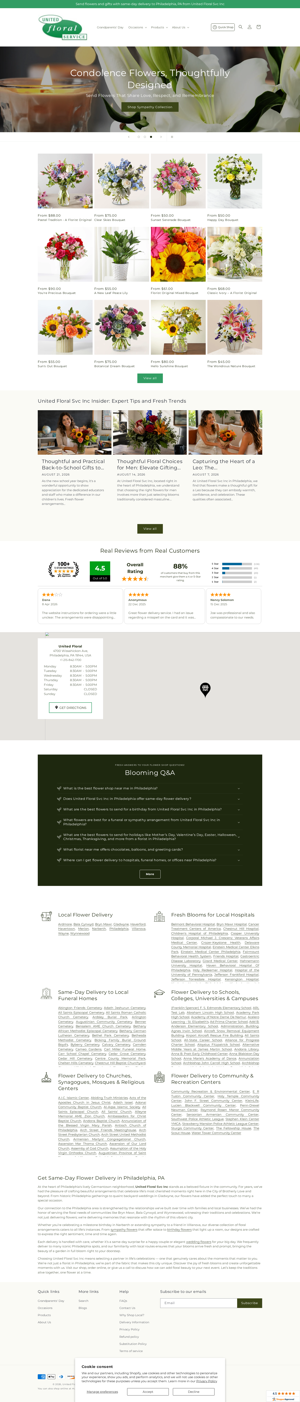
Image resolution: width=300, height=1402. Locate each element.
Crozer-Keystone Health (220, 942)
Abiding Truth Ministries (109, 1098)
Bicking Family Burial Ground (120, 1040)
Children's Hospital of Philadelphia (199, 933)
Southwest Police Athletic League (197, 1119)
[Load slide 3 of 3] (151, 137)
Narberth (99, 929)
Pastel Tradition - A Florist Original (65, 220)
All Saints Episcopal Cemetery (81, 1012)
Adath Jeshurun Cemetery (125, 1008)
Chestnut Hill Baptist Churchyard (120, 1063)
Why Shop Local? (131, 1315)
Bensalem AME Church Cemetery (103, 1026)
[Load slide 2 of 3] (145, 137)
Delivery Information (134, 1322)
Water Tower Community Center (216, 1133)
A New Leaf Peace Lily (111, 293)
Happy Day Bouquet (222, 220)
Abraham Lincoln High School (210, 1012)
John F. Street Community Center (213, 1101)
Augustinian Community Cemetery (104, 1022)
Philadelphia (119, 929)
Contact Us (127, 1308)
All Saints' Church (116, 1112)
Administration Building (240, 1026)
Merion (83, 929)
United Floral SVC (73, 1384)
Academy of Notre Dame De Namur (218, 1017)
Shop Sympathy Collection (150, 107)
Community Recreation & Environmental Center (210, 1091)
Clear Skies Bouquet (109, 220)
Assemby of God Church (89, 1148)
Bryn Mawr (103, 924)
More (150, 874)
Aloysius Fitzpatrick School (218, 1044)
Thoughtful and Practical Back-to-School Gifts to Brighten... (73, 464)
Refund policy (129, 1337)
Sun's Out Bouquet (52, 366)
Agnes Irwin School (186, 1031)
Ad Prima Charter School (229, 1022)
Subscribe (249, 1303)
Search (83, 1301)
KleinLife (252, 1101)
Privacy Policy (206, 1381)
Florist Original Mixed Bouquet (175, 293)
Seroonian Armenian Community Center (223, 1114)
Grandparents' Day (51, 1301)
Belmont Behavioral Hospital (193, 924)
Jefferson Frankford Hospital (236, 974)
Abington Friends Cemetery (80, 1008)
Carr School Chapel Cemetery (82, 1054)
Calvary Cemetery (116, 1044)
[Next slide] (161, 136)
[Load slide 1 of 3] (139, 137)
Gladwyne (121, 924)
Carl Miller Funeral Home (125, 1049)
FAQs (123, 1301)
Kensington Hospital (242, 979)
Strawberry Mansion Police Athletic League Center (220, 1124)
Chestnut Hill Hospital (241, 929)
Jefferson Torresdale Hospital (196, 979)
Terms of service (131, 1351)
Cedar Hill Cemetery (75, 1058)
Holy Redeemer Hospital (212, 970)
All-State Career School (203, 1040)
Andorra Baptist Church (101, 1121)
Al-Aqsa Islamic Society (122, 1107)
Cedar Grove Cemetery (127, 1054)
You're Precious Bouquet (57, 293)
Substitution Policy (133, 1344)
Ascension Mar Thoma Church (82, 1144)
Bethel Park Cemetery (110, 1035)
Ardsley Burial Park (109, 1017)
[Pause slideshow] (171, 136)
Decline (193, 1392)
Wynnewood (80, 933)
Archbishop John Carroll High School (211, 1063)
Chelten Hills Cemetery (75, 1063)
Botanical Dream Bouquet (114, 366)
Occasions (45, 1308)
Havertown (66, 929)
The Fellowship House (233, 1128)
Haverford (138, 924)
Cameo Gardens (88, 1049)
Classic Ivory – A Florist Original (232, 293)
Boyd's (63, 1044)
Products (44, 1315)
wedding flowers (198, 1242)
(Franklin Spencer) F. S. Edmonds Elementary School (211, 1008)
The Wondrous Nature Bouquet (231, 366)
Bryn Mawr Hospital (232, 924)
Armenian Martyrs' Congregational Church (109, 1139)
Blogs (83, 1308)
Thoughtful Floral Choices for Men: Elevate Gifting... (149, 464)
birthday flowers (179, 1229)
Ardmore (65, 924)
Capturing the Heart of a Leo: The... (224, 464)
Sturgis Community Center (192, 1128)
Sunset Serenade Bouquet (171, 220)
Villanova (139, 929)
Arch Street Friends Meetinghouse (108, 1130)
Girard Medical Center (220, 961)
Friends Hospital (226, 956)
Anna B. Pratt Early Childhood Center (199, 1054)
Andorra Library (246, 1049)
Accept (148, 1392)
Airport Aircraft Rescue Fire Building (214, 1035)
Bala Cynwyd (83, 924)
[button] (137, 27)
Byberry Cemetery (85, 1044)
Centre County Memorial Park (120, 1058)
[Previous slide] (128, 136)
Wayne (63, 933)
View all (150, 378)
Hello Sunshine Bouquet (169, 366)
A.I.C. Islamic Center (73, 1098)
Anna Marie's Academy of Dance (209, 1058)
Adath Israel (123, 1102)
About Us (44, 1322)
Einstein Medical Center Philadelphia (210, 952)
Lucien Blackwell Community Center (203, 1105)
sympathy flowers (124, 1229)
